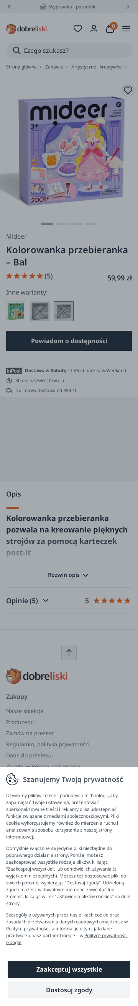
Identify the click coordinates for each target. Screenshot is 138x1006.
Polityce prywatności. (28, 928)
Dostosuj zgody (69, 990)
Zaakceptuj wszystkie (69, 969)
